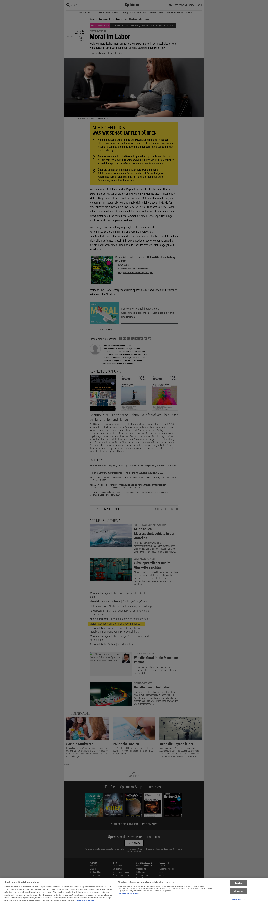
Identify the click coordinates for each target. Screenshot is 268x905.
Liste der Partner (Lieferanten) (128, 893)
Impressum (90, 900)
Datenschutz (80, 900)
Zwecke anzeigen (238, 899)
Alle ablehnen (238, 891)
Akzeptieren (238, 883)
